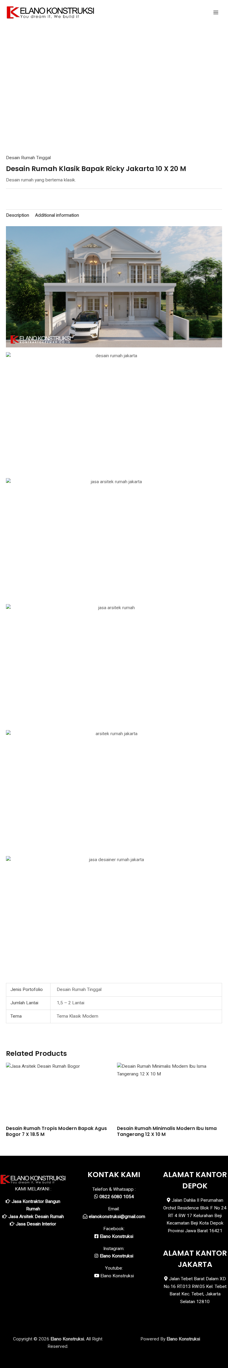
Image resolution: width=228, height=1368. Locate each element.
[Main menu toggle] (216, 12)
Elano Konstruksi (117, 1275)
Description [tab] (17, 215)
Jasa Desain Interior (36, 1224)
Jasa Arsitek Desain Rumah (36, 1216)
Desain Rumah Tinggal (28, 157)
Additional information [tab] (57, 215)
